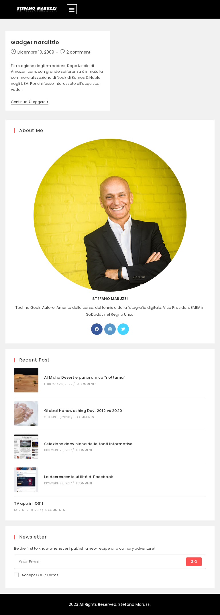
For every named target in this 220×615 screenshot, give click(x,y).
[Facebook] (97, 329)
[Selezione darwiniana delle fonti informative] (26, 447)
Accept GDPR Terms (39, 575)
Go (193, 561)
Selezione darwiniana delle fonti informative (88, 444)
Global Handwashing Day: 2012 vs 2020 (83, 410)
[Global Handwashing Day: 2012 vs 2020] (26, 413)
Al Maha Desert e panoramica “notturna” (84, 377)
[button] (72, 9)
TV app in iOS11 (28, 503)
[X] (123, 329)
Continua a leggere (29, 102)
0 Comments (87, 384)
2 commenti (78, 52)
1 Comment (84, 450)
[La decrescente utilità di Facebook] (26, 479)
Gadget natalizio (35, 42)
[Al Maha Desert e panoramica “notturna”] (26, 380)
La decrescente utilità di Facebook (78, 477)
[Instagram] (110, 329)
